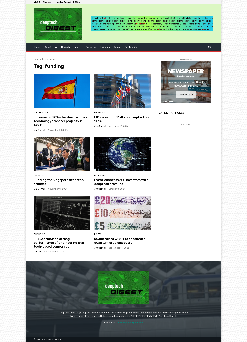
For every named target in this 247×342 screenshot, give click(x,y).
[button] (209, 47)
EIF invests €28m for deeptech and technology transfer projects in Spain (61, 121)
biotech (98, 234)
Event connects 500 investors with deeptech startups (121, 182)
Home (37, 59)
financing (100, 113)
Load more (185, 124)
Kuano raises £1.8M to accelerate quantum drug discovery (119, 241)
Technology (41, 113)
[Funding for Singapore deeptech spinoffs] (62, 154)
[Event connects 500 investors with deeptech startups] (122, 154)
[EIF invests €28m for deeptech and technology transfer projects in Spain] (62, 91)
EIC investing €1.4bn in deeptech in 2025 (121, 119)
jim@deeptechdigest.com (130, 322)
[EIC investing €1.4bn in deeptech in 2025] (122, 91)
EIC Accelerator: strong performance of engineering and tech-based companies (59, 242)
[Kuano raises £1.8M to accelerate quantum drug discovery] (122, 213)
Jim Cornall (39, 130)
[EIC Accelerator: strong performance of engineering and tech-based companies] (62, 213)
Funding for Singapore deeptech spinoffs (59, 182)
